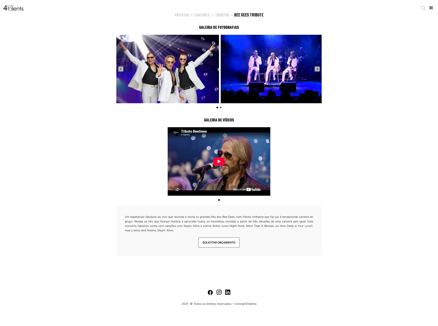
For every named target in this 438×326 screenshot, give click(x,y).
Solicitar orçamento (219, 242)
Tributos (222, 15)
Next (317, 69)
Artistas (182, 15)
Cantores (202, 15)
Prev (121, 69)
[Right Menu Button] (431, 7)
